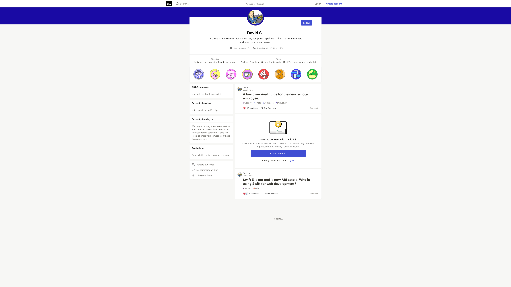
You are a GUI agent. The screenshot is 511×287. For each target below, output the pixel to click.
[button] (199, 74)
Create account (334, 3)
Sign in (291, 160)
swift (256, 188)
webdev (247, 103)
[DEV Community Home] (169, 3)
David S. (246, 87)
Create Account (278, 153)
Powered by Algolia (254, 4)
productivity (281, 103)
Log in (318, 3)
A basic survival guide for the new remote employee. (275, 96)
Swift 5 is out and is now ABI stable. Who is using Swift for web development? (276, 182)
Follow (306, 23)
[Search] (177, 3)
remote (257, 103)
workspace (268, 103)
